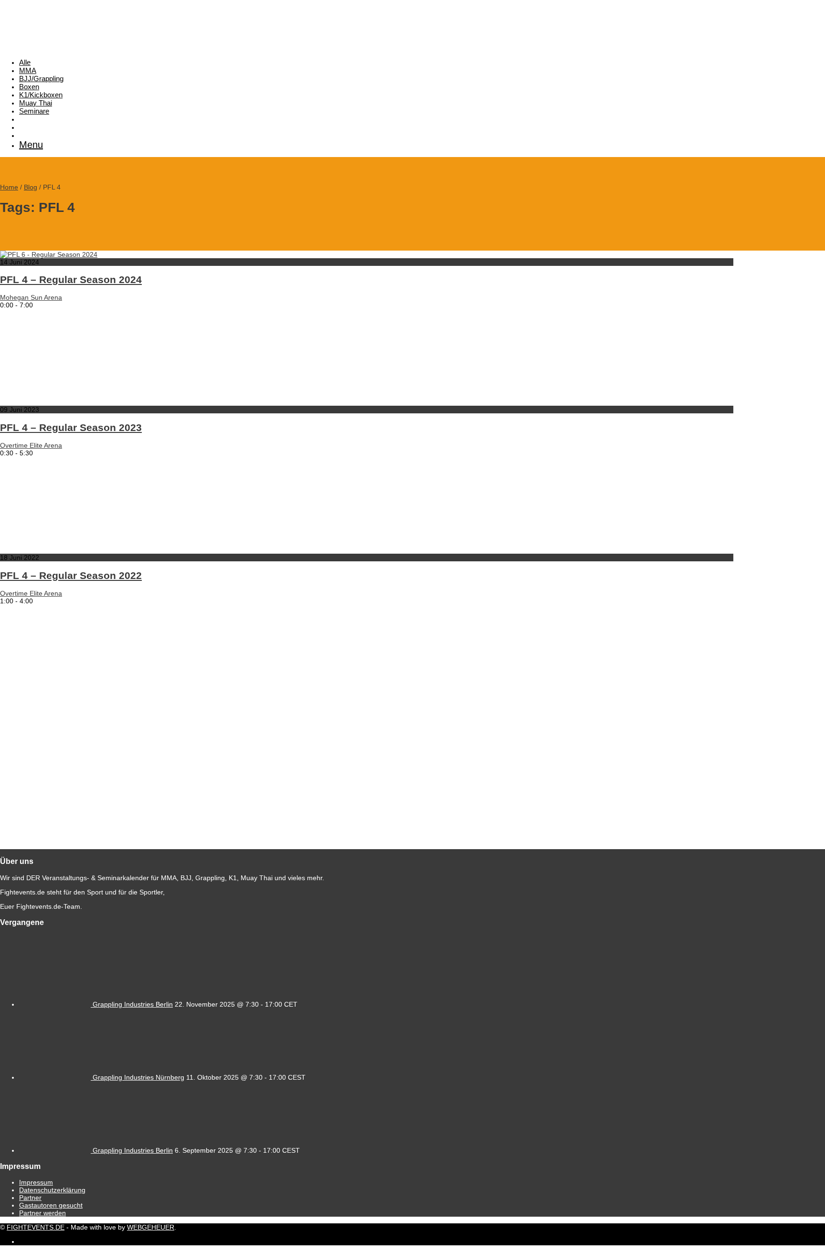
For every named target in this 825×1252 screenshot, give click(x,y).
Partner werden (42, 1213)
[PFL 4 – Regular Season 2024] (48, 254)
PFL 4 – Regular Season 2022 (71, 575)
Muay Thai (35, 103)
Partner (30, 1197)
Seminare (34, 111)
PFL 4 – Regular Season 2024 (71, 279)
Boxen (29, 87)
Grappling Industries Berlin (133, 1004)
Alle (25, 62)
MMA (27, 70)
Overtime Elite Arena (31, 445)
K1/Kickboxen (41, 95)
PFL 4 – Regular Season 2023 (71, 427)
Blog (30, 187)
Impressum (36, 1182)
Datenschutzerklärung (52, 1190)
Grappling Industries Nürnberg (138, 1077)
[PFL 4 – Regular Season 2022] (95, 550)
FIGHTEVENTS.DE (35, 1227)
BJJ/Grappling (41, 78)
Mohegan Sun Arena (31, 297)
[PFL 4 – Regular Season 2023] (95, 402)
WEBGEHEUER (150, 1227)
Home (9, 187)
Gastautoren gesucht (51, 1205)
